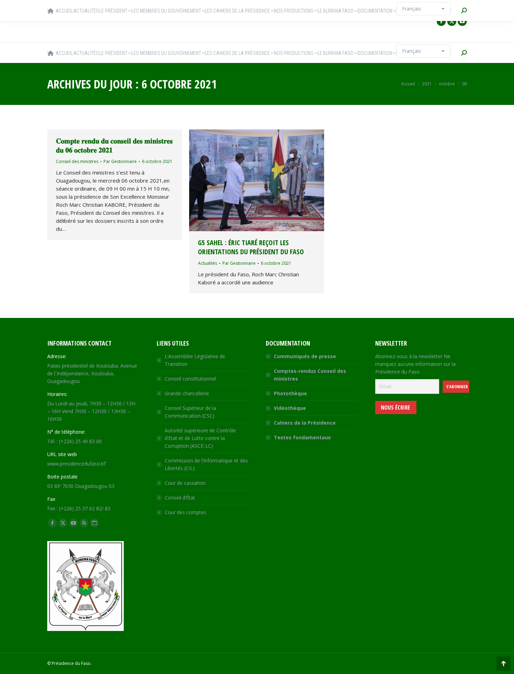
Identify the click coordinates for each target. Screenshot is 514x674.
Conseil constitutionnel (190, 378)
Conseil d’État (180, 497)
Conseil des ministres (77, 161)
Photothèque (290, 393)
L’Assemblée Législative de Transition (195, 360)
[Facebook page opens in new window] (441, 21)
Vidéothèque (290, 408)
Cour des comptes (185, 512)
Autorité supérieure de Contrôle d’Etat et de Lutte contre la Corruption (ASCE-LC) (200, 438)
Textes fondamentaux (302, 437)
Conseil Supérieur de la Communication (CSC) (190, 412)
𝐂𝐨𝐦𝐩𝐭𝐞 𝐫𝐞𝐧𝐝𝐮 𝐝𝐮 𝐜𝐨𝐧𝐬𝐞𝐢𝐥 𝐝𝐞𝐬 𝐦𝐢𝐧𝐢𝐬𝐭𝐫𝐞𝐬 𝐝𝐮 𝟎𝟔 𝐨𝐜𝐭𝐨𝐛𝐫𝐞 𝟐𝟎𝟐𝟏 (114, 145)
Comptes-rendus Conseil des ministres (310, 375)
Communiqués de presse (305, 356)
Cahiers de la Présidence (305, 422)
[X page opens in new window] (451, 21)
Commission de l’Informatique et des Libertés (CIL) (206, 464)
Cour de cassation (185, 483)
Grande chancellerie (187, 393)
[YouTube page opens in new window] (462, 21)
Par (120, 161)
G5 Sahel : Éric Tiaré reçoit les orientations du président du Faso (251, 247)
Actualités (207, 263)
